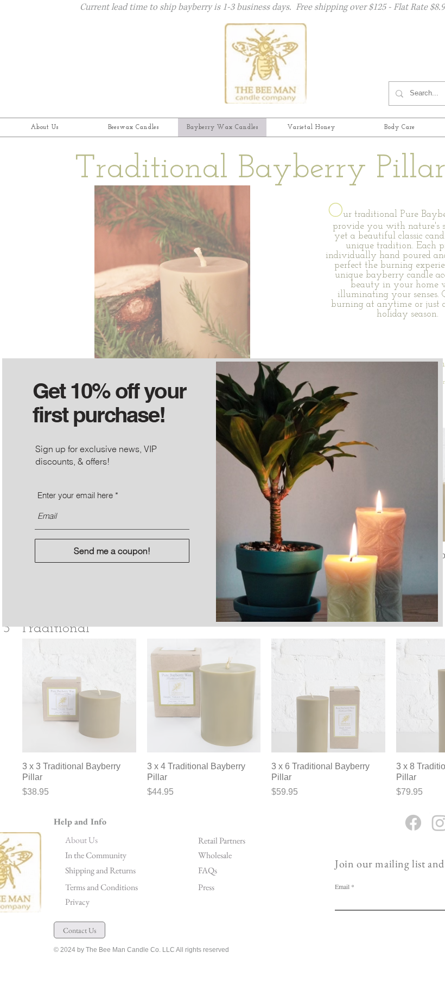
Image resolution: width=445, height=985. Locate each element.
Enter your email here (75, 495)
